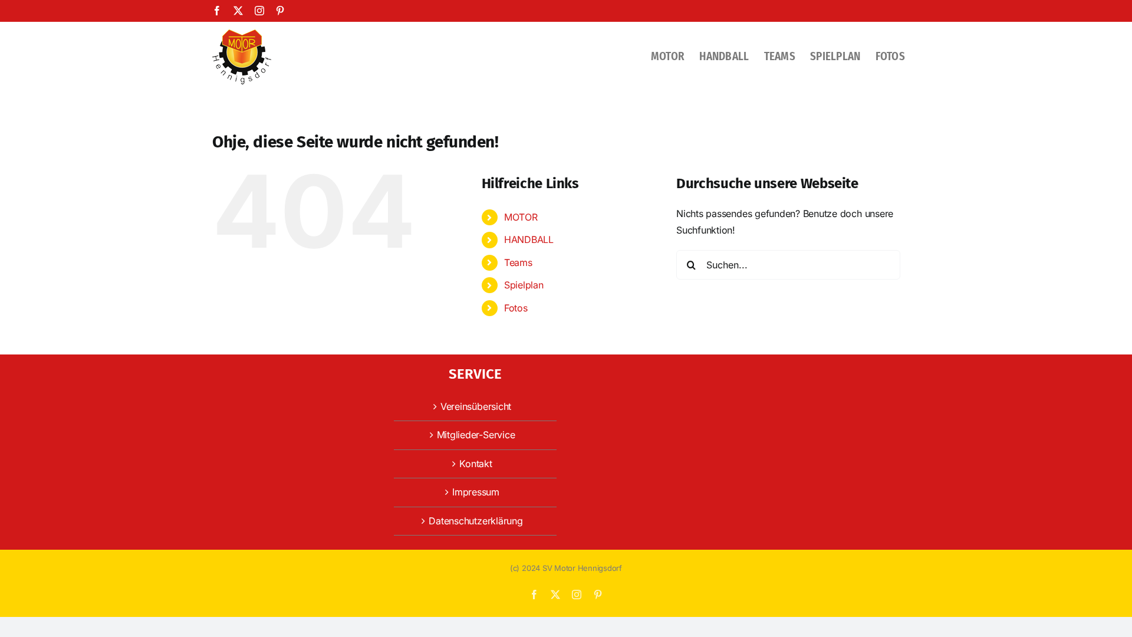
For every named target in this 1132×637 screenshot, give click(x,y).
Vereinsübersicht (475, 406)
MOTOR (521, 217)
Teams (518, 262)
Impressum (475, 492)
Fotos (516, 308)
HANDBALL (529, 239)
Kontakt (475, 463)
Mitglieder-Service (476, 435)
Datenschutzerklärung (475, 521)
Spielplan (524, 285)
